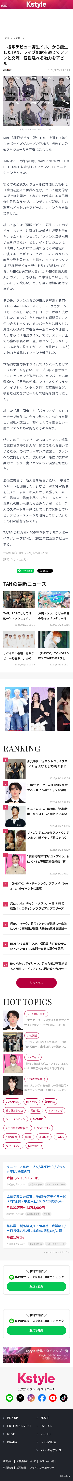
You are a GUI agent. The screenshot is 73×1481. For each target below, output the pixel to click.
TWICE (60, 1136)
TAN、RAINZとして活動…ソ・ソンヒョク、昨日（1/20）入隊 (18, 616)
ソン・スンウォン (15, 1119)
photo (45, 1434)
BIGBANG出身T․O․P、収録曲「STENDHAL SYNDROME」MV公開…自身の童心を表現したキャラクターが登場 (38, 946)
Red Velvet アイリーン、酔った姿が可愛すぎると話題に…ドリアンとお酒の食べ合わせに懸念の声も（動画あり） (38, 966)
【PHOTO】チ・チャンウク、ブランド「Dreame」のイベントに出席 (39, 885)
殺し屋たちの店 (14, 1110)
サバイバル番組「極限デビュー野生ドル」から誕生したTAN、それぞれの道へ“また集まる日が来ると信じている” (18, 656)
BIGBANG (38, 1119)
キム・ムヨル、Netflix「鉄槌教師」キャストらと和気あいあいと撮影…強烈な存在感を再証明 (48, 811)
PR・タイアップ (51, 1450)
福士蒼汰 (50, 1101)
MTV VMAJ (31, 1101)
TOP (6, 38)
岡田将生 (35, 1110)
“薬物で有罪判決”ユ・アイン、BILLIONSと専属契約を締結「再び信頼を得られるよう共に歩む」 (48, 859)
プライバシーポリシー (42, 1467)
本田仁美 (44, 1136)
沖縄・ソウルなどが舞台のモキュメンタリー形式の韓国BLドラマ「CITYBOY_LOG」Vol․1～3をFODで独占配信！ (54, 616)
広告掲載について (26, 1461)
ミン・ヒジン (13, 1145)
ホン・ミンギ (55, 1110)
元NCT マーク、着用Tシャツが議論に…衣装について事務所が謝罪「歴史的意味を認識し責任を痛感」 (38, 926)
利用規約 (8, 1467)
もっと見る (36, 983)
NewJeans (11, 1136)
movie (45, 1418)
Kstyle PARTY (35, 1145)
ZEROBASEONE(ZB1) (17, 1128)
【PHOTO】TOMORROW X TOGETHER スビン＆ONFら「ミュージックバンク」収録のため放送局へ (54, 656)
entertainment (19, 1426)
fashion (46, 1426)
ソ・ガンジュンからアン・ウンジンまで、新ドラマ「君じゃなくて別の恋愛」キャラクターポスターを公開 (48, 835)
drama (12, 1442)
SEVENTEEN (43, 1128)
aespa (28, 1136)
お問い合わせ (47, 1461)
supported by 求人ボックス (57, 1252)
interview (48, 1442)
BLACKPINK (12, 1101)
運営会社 (8, 1461)
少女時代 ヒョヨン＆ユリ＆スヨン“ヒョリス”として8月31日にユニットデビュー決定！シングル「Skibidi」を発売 (48, 764)
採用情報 (21, 1467)
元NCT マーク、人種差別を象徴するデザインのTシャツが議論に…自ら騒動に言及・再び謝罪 (47, 788)
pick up (12, 1418)
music (11, 1434)
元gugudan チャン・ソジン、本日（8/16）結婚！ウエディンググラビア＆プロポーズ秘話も (38, 906)
